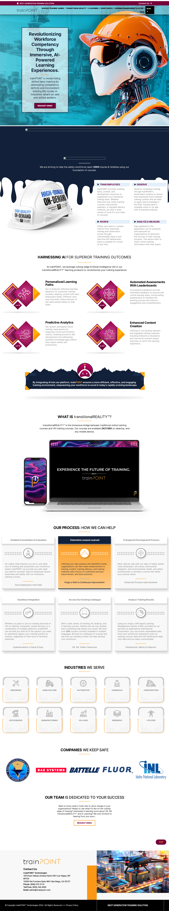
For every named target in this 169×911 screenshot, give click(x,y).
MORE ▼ (149, 9)
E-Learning (93, 8)
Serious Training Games (53, 8)
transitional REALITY (76, 8)
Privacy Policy (72, 905)
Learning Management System (129, 8)
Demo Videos (107, 8)
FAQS (142, 12)
